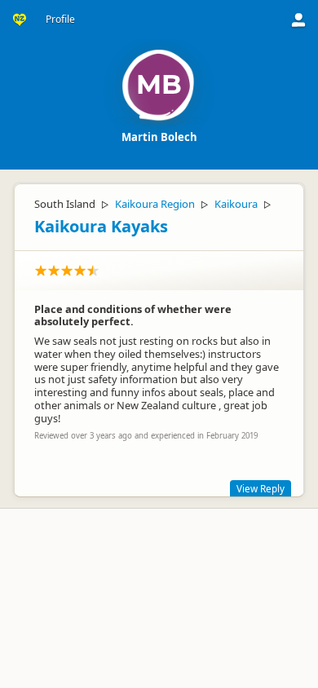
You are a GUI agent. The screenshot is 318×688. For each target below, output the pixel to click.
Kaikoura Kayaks (101, 226)
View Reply (260, 488)
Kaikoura (236, 203)
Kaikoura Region (155, 203)
